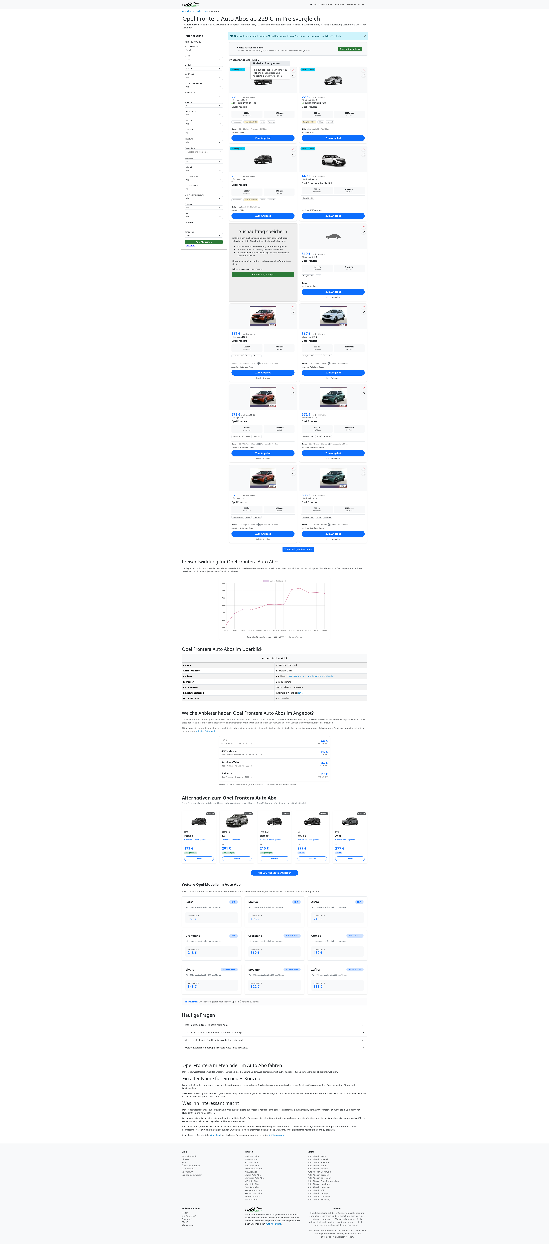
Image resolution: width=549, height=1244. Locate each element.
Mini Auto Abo (252, 1184)
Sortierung (189, 232)
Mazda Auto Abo (253, 1175)
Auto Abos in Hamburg (319, 1184)
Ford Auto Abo (252, 1165)
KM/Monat (189, 74)
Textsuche (189, 222)
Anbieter (188, 204)
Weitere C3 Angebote (231, 840)
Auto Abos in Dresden (318, 1175)
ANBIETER (339, 4)
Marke (187, 55)
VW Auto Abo (251, 1199)
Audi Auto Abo (252, 1156)
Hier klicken (191, 1001)
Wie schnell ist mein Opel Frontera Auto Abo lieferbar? (214, 1040)
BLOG (361, 4)
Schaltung (189, 138)
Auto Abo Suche (273, 1223)
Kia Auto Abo (251, 1171)
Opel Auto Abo (252, 1187)
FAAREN (185, 1222)
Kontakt (185, 1162)
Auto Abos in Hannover (319, 1187)
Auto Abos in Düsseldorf (319, 1178)
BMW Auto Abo (252, 1159)
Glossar (185, 1159)
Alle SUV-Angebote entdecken (274, 872)
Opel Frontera (239, 106)
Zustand (188, 120)
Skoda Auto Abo (252, 1196)
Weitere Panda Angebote (195, 840)
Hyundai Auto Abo (253, 1168)
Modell (188, 65)
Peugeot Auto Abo (253, 1190)
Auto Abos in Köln (316, 1190)
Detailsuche (190, 245)
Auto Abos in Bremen (318, 1168)
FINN (289, 676)
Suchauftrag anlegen (263, 274)
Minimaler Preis (191, 176)
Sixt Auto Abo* (189, 1216)
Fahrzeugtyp (190, 111)
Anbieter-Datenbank (205, 731)
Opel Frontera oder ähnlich (317, 183)
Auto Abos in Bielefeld (318, 1159)
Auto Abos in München (319, 1196)
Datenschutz (188, 1168)
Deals (187, 213)
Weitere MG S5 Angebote (308, 840)
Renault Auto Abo (253, 1193)
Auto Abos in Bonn (317, 1165)
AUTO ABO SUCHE (323, 4)
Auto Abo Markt (189, 1156)
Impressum (187, 1171)
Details (199, 858)
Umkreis (188, 102)
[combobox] (204, 96)
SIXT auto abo (299, 676)
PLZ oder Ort (190, 92)
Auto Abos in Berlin (317, 1156)
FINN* (185, 1213)
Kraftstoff (189, 129)
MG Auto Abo (251, 1181)
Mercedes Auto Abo (254, 1178)
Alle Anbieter (188, 1225)
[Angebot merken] (293, 70)
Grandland (215, 1135)
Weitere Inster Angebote (270, 840)
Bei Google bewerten (192, 1175)
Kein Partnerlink (333, 297)
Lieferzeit (188, 167)
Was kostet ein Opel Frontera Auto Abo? (206, 1024)
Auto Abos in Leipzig (318, 1193)
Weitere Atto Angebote (345, 840)
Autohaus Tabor (315, 676)
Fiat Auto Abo (251, 1162)
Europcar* (187, 1219)
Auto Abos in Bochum (318, 1162)
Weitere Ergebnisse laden (298, 549)
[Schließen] (365, 36)
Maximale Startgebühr (194, 195)
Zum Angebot (263, 138)
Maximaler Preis (191, 185)
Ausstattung (190, 148)
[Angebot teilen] (293, 75)
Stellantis (328, 676)
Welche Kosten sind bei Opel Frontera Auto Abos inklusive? (216, 1047)
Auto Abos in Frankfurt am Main (323, 1181)
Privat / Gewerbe (192, 46)
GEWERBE (351, 4)
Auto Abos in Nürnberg (319, 1199)
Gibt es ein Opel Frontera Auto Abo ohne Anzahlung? (213, 1032)
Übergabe (189, 158)
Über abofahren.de (191, 1165)
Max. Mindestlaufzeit (193, 83)
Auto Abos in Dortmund (319, 1171)
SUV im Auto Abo (276, 1135)
